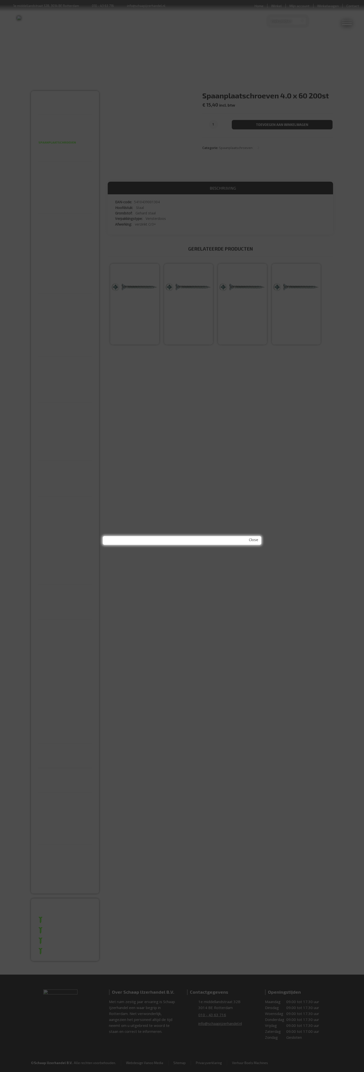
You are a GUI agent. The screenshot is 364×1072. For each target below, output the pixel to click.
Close (253, 539)
